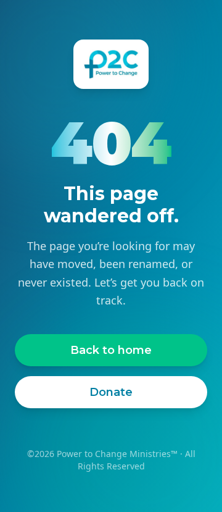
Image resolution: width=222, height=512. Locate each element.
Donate (111, 392)
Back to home (111, 350)
